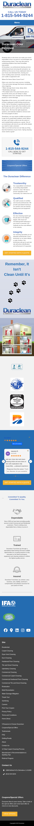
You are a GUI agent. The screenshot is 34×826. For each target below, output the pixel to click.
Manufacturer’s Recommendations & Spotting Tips (14, 754)
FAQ (3, 735)
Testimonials (6, 731)
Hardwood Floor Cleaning (10, 661)
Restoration (6, 686)
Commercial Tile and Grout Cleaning (14, 683)
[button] (17, 253)
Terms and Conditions (9, 715)
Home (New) (6, 718)
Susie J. (22, 451)
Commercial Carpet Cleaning (11, 676)
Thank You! (6, 697)
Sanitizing (5, 701)
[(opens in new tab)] (17, 367)
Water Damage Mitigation (10, 693)
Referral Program (7, 758)
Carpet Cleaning (7, 651)
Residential (6, 647)
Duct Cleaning (7, 658)
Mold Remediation (8, 690)
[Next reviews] (30, 461)
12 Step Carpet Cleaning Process (13, 749)
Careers (4, 704)
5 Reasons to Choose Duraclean (13, 724)
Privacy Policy (6, 711)
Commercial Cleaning (9, 672)
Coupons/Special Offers (10, 727)
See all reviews (17, 443)
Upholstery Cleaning (9, 668)
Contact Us (5, 745)
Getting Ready (7, 738)
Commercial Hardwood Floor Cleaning (15, 679)
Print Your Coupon (8, 708)
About (4, 742)
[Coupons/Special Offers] (17, 165)
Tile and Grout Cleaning (10, 665)
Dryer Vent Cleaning (8, 654)
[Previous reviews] (3, 461)
